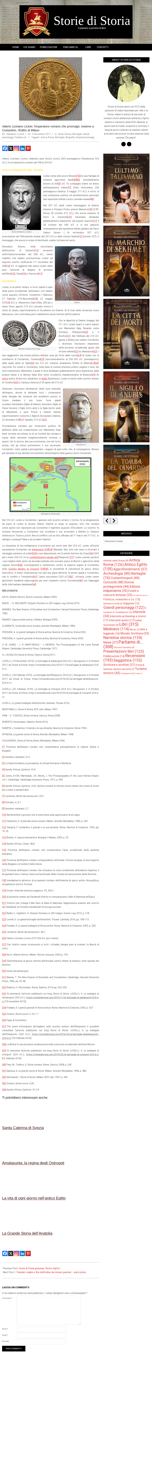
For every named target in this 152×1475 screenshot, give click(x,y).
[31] (22, 419)
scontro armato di (23, 569)
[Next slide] (114, 521)
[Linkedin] (22, 148)
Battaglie (77, 134)
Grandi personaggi (85, 137)
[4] (76, 179)
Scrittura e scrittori (119, 664)
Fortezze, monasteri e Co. (121, 599)
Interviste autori (121, 620)
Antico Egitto (125, 566)
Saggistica (127, 660)
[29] (93, 374)
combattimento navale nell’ (44, 557)
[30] (16, 382)
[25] (42, 359)
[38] (20, 565)
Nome (5, 1329)
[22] (76, 351)
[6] (59, 183)
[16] (24, 273)
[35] (35, 553)
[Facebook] (5, 148)
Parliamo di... (21, 137)
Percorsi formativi (124, 647)
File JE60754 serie (140, 595)
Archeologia (117, 573)
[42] (71, 576)
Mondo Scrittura (134, 633)
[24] (79, 355)
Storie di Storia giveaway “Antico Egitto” (39, 1268)
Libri (129, 624)
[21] (69, 336)
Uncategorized (128, 673)
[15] (13, 273)
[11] (95, 221)
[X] (10, 148)
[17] (40, 273)
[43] (81, 580)
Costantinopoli (125, 578)
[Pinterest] (28, 148)
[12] (80, 236)
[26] (32, 363)
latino (44, 378)
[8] (92, 199)
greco (5, 378)
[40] (46, 569)
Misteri (135, 629)
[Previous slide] (106, 521)
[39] (42, 569)
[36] (92, 553)
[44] (34, 584)
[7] (69, 187)
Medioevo (116, 629)
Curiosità (113, 582)
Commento (7, 1298)
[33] (47, 549)
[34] (50, 549)
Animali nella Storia (115, 560)
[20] (86, 332)
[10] (70, 217)
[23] (95, 351)
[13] (37, 250)
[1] (77, 176)
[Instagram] (16, 148)
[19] (8, 302)
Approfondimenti (130, 569)
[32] (44, 419)
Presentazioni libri (123, 651)
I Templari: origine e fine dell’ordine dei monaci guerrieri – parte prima (50, 1272)
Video (139, 674)
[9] (91, 209)
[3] (73, 179)
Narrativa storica (122, 637)
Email (5, 1335)
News (110, 642)
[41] (35, 576)
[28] (97, 363)
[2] (80, 176)
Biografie (70, 137)
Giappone (131, 603)
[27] (93, 363)
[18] (36, 298)
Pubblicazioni (114, 656)
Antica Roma (64, 134)
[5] (78, 179)
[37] (72, 557)
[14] (8, 266)
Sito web (5, 1341)
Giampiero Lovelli (112, 603)
